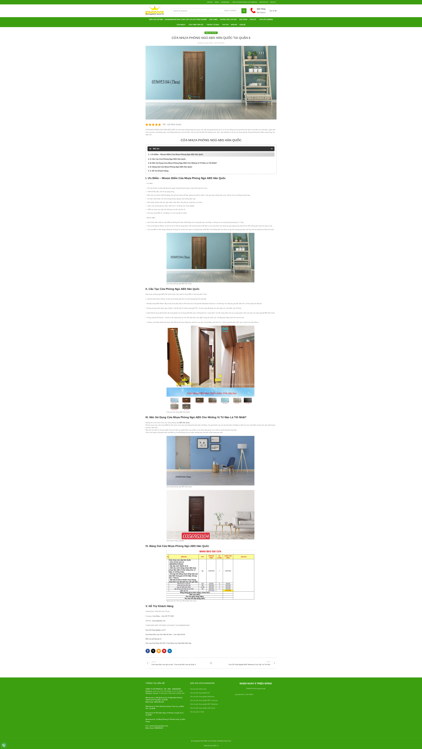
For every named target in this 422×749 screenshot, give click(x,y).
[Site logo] (155, 10)
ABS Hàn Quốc (216, 178)
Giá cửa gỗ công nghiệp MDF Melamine (204, 704)
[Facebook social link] (148, 651)
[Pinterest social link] (164, 651)
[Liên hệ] (3, 745)
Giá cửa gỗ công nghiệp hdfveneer (202, 696)
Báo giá (208, 32)
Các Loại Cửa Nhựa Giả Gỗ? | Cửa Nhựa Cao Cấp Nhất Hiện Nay (168, 643)
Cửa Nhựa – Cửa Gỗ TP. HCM (163, 616)
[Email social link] (158, 651)
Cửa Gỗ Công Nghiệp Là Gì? (156, 630)
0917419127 (261, 12)
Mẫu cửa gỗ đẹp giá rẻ (153, 639)
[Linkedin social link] (169, 651)
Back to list (211, 663)
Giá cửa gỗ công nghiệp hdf (200, 693)
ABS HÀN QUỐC (229, 140)
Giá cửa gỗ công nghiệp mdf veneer (202, 708)
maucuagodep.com (158, 621)
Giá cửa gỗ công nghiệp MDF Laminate (204, 700)
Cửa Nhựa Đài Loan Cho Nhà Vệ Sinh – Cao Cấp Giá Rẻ (165, 634)
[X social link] (153, 651)
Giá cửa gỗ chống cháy (198, 689)
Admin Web (209, 43)
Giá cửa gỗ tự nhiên (197, 712)
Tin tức (214, 32)
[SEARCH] (243, 10)
